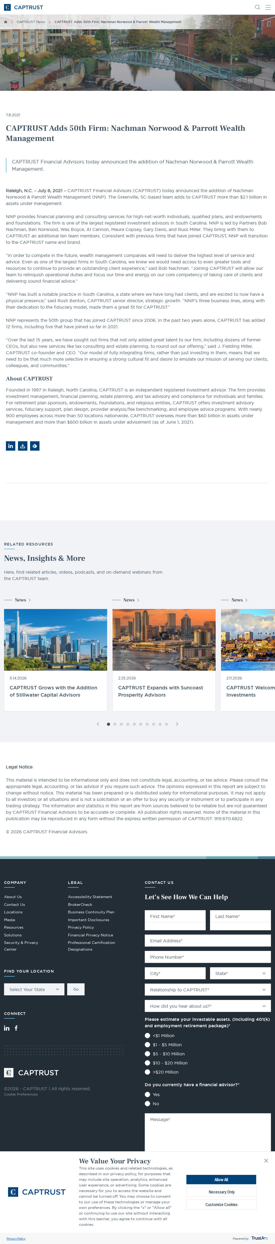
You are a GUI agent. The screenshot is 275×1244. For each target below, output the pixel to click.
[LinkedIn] (6, 1028)
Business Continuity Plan (91, 912)
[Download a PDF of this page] (22, 446)
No (156, 1103)
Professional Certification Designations (91, 946)
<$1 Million (164, 1035)
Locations (13, 912)
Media (9, 919)
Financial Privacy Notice (90, 935)
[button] (266, 1161)
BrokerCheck (80, 905)
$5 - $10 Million (169, 1053)
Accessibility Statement (90, 896)
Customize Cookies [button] (221, 1204)
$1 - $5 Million (167, 1044)
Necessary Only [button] (222, 1191)
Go (76, 989)
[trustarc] (259, 1238)
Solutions (13, 935)
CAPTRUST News (31, 22)
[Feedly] (34, 446)
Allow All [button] (221, 1179)
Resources (13, 927)
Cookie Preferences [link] (21, 1094)
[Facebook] (16, 1028)
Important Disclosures (88, 919)
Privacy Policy (16, 1238)
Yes (156, 1094)
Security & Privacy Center (21, 946)
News (20, 600)
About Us (13, 896)
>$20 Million (166, 1072)
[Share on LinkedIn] (10, 446)
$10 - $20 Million (170, 1063)
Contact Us (14, 904)
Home (5, 22)
